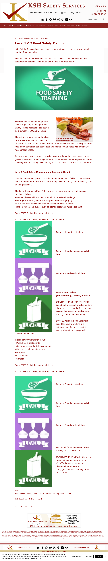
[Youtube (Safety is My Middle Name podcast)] (70, 19)
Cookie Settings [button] (76, 556)
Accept (99, 556)
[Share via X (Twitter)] (21, 506)
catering (29, 494)
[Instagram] (50, 19)
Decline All (88, 556)
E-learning (39, 499)
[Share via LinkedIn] (26, 506)
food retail (38, 494)
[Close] (105, 556)
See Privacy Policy (36, 558)
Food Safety (20, 494)
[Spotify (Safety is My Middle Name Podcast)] (66, 19)
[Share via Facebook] (16, 506)
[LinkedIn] (42, 19)
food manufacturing (51, 494)
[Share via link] (31, 506)
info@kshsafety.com (81, 547)
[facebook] (46, 19)
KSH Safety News (21, 499)
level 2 (69, 494)
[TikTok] (62, 19)
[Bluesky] (54, 19)
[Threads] (58, 19)
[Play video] (54, 88)
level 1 (63, 494)
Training (31, 499)
